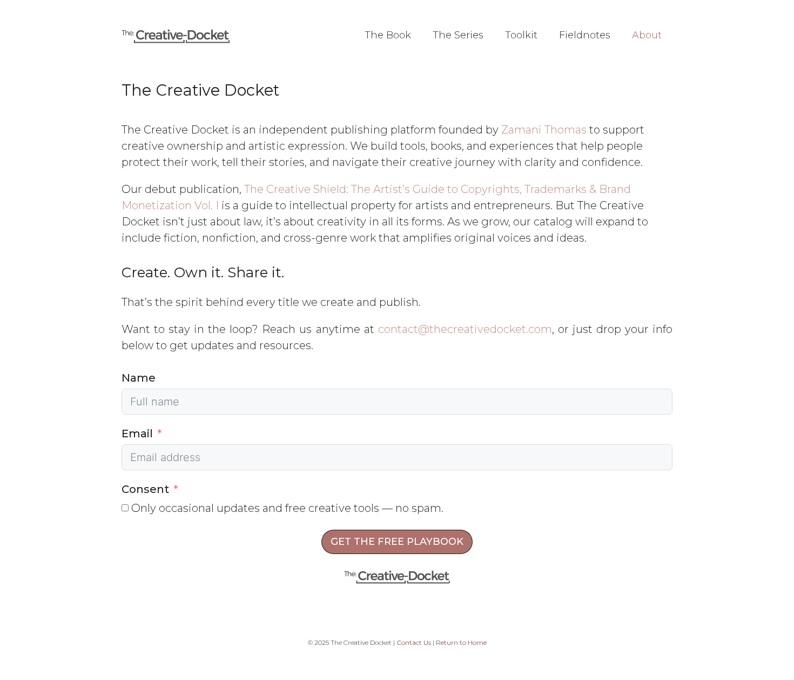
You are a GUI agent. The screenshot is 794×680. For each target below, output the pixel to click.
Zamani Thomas (544, 129)
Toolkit (521, 35)
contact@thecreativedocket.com (465, 329)
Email (137, 433)
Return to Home (461, 642)
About (647, 35)
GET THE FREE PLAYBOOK (397, 542)
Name (139, 377)
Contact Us (413, 642)
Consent (145, 489)
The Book (388, 35)
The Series (458, 35)
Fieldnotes (584, 35)
